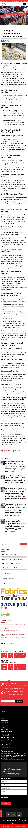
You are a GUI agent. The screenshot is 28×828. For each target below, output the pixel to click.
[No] (26, 822)
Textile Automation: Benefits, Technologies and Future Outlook (12, 627)
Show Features (4, 722)
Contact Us (3, 725)
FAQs (2, 727)
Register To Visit (21, 826)
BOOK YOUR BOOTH (7, 583)
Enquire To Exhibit (4, 1)
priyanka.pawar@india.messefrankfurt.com (13, 759)
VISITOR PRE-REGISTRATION (9, 579)
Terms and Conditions (6, 731)
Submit (23, 544)
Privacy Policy (4, 729)
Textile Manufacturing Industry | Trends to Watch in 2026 (13, 638)
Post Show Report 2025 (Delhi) (11, 563)
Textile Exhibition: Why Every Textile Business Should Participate (14, 634)
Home (2, 14)
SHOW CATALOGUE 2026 (9, 554)
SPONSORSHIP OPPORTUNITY (9, 567)
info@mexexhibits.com (7, 747)
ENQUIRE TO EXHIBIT (7, 826)
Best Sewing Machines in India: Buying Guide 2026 (13, 624)
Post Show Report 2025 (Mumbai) (12, 559)
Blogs (2, 718)
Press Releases (4, 720)
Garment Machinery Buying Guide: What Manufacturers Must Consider (10, 631)
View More (11, 471)
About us (3, 716)
